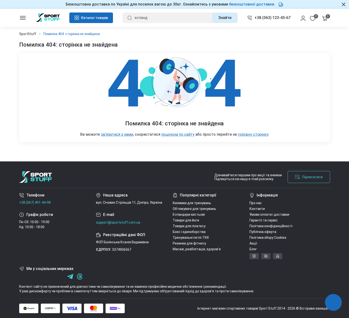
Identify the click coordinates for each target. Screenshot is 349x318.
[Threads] (80, 277)
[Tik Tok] (51, 277)
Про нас (255, 203)
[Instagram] (32, 277)
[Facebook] (22, 277)
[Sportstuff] (35, 177)
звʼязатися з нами (117, 134)
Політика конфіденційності (270, 226)
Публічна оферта (262, 232)
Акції (253, 243)
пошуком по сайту (178, 134)
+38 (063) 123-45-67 (272, 17)
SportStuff (27, 34)
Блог (253, 249)
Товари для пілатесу (189, 226)
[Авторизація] (303, 17)
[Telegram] (61, 277)
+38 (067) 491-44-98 (35, 202)
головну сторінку (253, 134)
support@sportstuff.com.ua (118, 222)
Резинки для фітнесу (189, 243)
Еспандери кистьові (189, 214)
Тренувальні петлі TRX (191, 237)
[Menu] (22, 17)
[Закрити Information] (343, 4)
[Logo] (48, 17)
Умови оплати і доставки (269, 214)
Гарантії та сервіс (263, 220)
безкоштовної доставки (251, 4)
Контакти (257, 209)
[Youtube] (41, 277)
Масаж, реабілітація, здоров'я (197, 249)
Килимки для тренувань (192, 203)
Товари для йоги (186, 220)
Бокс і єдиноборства (189, 232)
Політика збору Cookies (267, 237)
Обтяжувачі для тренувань (194, 209)
